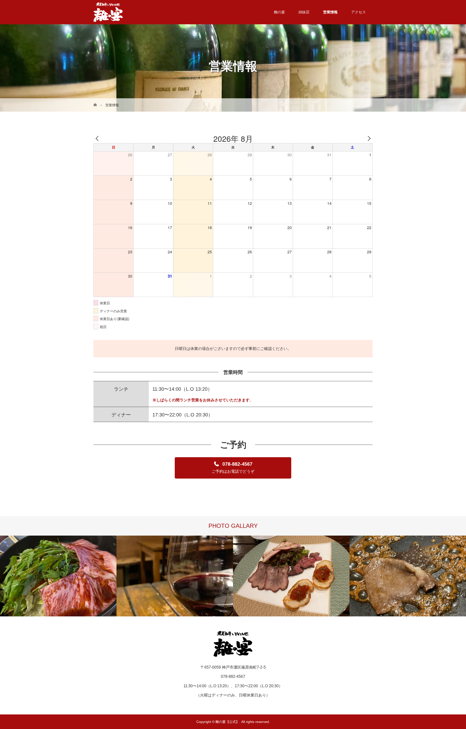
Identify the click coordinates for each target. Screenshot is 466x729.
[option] (58, 576)
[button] (233, 468)
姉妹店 (304, 12)
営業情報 (330, 12)
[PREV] (98, 138)
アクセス (358, 12)
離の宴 (279, 12)
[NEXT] (368, 138)
